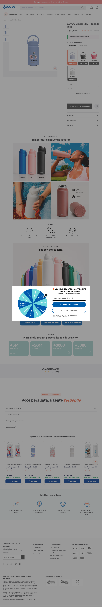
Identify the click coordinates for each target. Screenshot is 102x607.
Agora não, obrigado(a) (69, 310)
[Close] (87, 288)
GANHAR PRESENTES (69, 304)
